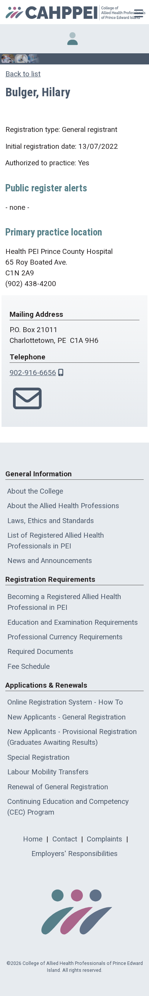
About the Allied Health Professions (63, 506)
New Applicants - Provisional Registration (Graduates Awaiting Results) (72, 737)
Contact (64, 839)
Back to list (22, 74)
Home (32, 839)
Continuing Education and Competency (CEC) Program (68, 807)
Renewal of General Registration (57, 787)
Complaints (104, 839)
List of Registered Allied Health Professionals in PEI (55, 540)
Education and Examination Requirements (72, 622)
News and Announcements (49, 560)
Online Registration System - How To (65, 702)
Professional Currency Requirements (65, 637)
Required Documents (40, 651)
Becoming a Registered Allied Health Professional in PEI (64, 602)
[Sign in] (72, 38)
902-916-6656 (33, 373)
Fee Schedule (28, 666)
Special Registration (38, 757)
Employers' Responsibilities (74, 853)
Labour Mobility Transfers (48, 772)
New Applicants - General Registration (66, 717)
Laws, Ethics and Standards (50, 521)
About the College (35, 491)
